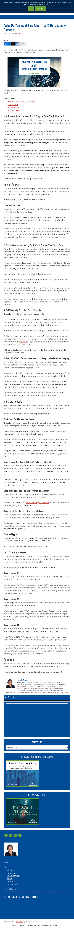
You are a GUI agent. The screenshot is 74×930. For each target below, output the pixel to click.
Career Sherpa (20, 922)
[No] (72, 6)
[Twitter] (13, 44)
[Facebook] (8, 697)
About (6, 863)
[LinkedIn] (16, 44)
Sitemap (21, 925)
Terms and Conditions (33, 925)
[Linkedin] (5, 697)
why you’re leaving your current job (37, 503)
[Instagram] (14, 697)
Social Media (11, 881)
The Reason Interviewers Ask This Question (22, 102)
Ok (31, 8)
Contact (14, 925)
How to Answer (13, 105)
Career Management (13, 876)
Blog (5, 867)
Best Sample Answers (15, 110)
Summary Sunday (12, 884)
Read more (40, 8)
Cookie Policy (57, 925)
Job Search (10, 870)
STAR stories (23, 342)
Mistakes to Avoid (13, 107)
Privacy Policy (46, 925)
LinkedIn (9, 879)
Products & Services (10, 889)
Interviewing (11, 873)
